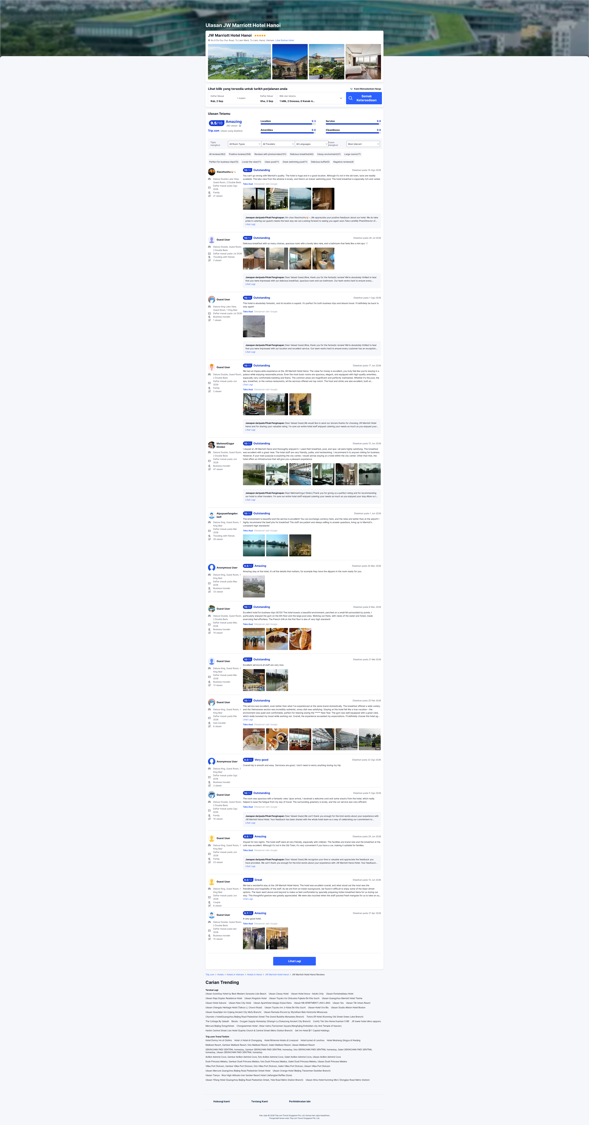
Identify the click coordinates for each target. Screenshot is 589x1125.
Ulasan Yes (338, 1003)
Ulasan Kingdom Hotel (255, 998)
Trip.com (210, 974)
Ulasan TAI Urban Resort (358, 1003)
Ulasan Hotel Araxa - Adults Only (307, 993)
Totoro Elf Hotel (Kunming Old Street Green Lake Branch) (334, 1016)
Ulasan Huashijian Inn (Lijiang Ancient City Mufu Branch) (233, 1012)
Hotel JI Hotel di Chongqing (248, 1040)
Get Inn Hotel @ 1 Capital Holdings (312, 1030)
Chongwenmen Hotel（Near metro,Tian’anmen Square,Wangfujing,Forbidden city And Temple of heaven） (290, 1026)
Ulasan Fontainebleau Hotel (339, 993)
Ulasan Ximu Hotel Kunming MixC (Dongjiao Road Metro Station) (338, 1080)
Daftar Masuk (217, 96)
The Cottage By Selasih (217, 1021)
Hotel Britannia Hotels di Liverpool (281, 1040)
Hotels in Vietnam (235, 974)
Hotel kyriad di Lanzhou (312, 1040)
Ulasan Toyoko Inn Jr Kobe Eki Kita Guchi (285, 1007)
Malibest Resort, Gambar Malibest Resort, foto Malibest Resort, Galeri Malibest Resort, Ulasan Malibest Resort (260, 1045)
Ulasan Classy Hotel (279, 993)
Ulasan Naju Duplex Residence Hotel (224, 998)
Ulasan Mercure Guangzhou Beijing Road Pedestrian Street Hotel (238, 1070)
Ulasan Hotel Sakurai (216, 1003)
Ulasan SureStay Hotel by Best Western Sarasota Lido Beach (236, 993)
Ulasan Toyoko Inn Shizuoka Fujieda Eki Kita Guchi (294, 998)
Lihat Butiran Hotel (284, 40)
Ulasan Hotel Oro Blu (318, 1007)
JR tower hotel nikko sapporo (366, 1021)
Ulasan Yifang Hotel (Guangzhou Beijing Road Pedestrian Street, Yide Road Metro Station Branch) (254, 1080)
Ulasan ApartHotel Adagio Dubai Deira (273, 1003)
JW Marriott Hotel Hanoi (277, 974)
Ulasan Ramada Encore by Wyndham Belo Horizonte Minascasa (295, 1012)
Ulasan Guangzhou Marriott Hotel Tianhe (342, 998)
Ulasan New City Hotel (240, 1003)
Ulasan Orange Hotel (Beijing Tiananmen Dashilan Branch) (302, 1070)
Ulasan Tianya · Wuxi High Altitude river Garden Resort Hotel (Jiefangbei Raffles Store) (249, 1075)
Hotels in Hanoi (254, 974)
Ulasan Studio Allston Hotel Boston (348, 1007)
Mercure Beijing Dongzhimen (220, 1026)
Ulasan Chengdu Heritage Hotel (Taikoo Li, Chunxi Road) (234, 1007)
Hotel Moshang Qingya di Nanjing (343, 1040)
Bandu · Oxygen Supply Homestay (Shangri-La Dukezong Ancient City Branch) (271, 1021)
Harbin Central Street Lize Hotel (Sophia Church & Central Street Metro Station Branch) (249, 1030)
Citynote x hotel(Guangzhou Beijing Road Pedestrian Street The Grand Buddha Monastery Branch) (255, 1016)
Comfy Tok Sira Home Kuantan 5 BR (331, 1021)
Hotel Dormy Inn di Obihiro (219, 1040)
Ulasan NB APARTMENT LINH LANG (312, 1003)
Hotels (220, 974)
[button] (419, 5)
